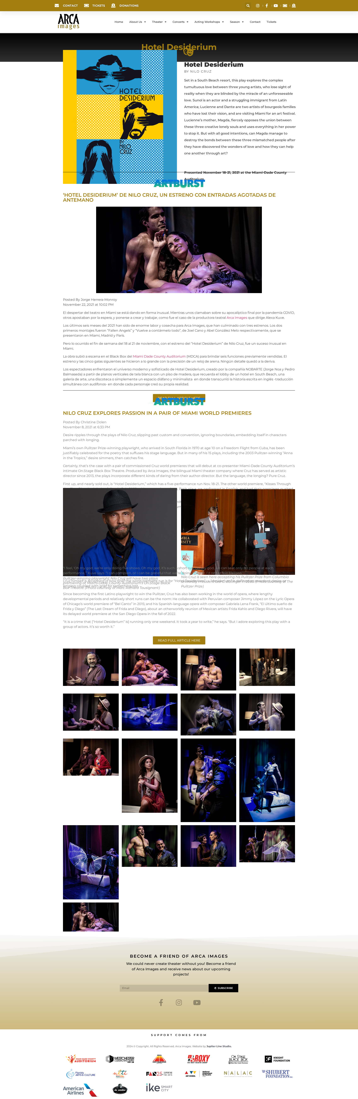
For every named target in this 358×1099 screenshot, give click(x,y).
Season (235, 21)
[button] (248, 5)
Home (119, 21)
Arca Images (237, 318)
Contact (255, 21)
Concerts (179, 21)
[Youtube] (197, 1002)
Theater (157, 21)
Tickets (271, 21)
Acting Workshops (207, 21)
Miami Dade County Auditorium (159, 356)
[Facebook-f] (161, 1002)
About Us (135, 21)
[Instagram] (179, 1002)
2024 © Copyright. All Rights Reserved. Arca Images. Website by (179, 1046)
